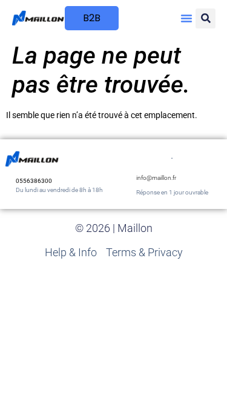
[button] (186, 18)
